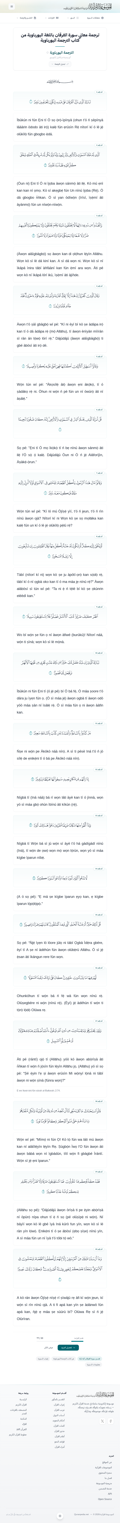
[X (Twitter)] (102, 1421)
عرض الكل (48, 1347)
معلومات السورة (93, 1364)
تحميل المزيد (66, 1347)
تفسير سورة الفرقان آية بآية (89, 1358)
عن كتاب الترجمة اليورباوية (63, 1358)
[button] (73, 18)
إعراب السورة (43, 1358)
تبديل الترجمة (60, 64)
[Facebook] (110, 1421)
